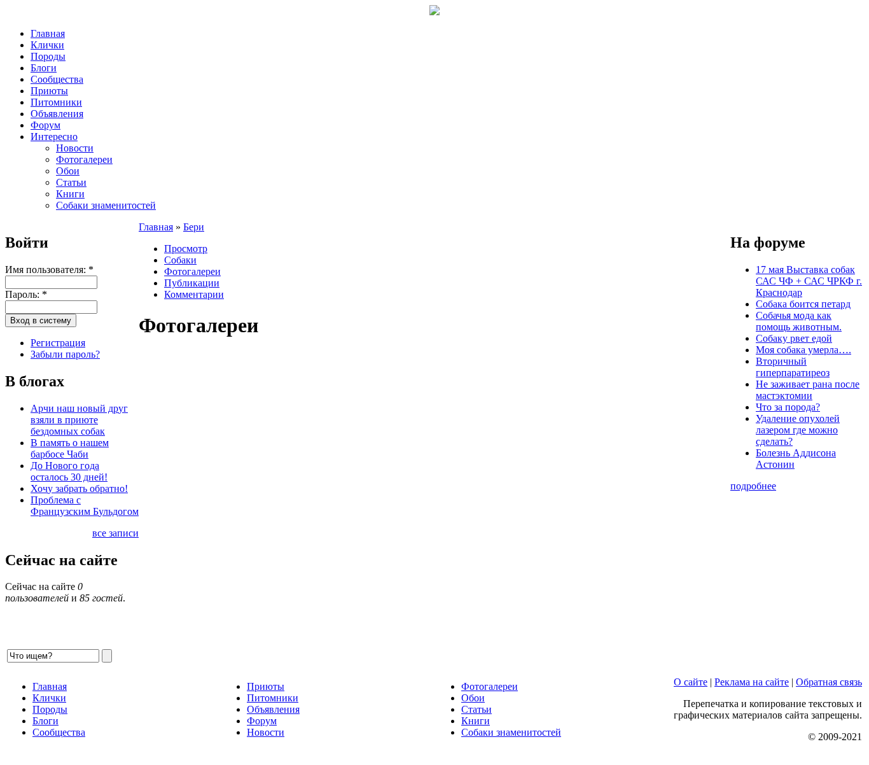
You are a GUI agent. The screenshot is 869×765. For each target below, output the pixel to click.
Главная (48, 33)
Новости (75, 148)
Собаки (180, 260)
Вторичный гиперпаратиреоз (793, 367)
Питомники (56, 102)
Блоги (44, 67)
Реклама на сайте (751, 682)
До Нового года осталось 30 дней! (69, 471)
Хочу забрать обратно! (79, 488)
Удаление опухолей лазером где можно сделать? (798, 430)
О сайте (690, 682)
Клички (47, 44)
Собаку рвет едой (794, 338)
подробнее (753, 486)
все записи (115, 533)
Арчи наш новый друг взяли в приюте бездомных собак (79, 420)
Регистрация (58, 342)
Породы (48, 56)
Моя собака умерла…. (803, 349)
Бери (193, 226)
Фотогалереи (84, 159)
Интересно (54, 136)
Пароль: (26, 294)
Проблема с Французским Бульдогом (85, 506)
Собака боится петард (803, 303)
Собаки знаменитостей (106, 205)
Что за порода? (788, 407)
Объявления (57, 113)
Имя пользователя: (49, 269)
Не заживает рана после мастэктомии (807, 390)
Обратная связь (829, 682)
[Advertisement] (434, 499)
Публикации (191, 282)
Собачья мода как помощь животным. (799, 321)
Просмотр (185, 248)
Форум (45, 125)
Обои (68, 170)
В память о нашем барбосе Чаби (70, 448)
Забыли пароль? (65, 354)
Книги (70, 193)
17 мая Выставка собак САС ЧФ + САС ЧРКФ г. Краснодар (809, 281)
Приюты (49, 90)
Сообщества (57, 79)
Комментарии (194, 294)
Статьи (71, 182)
